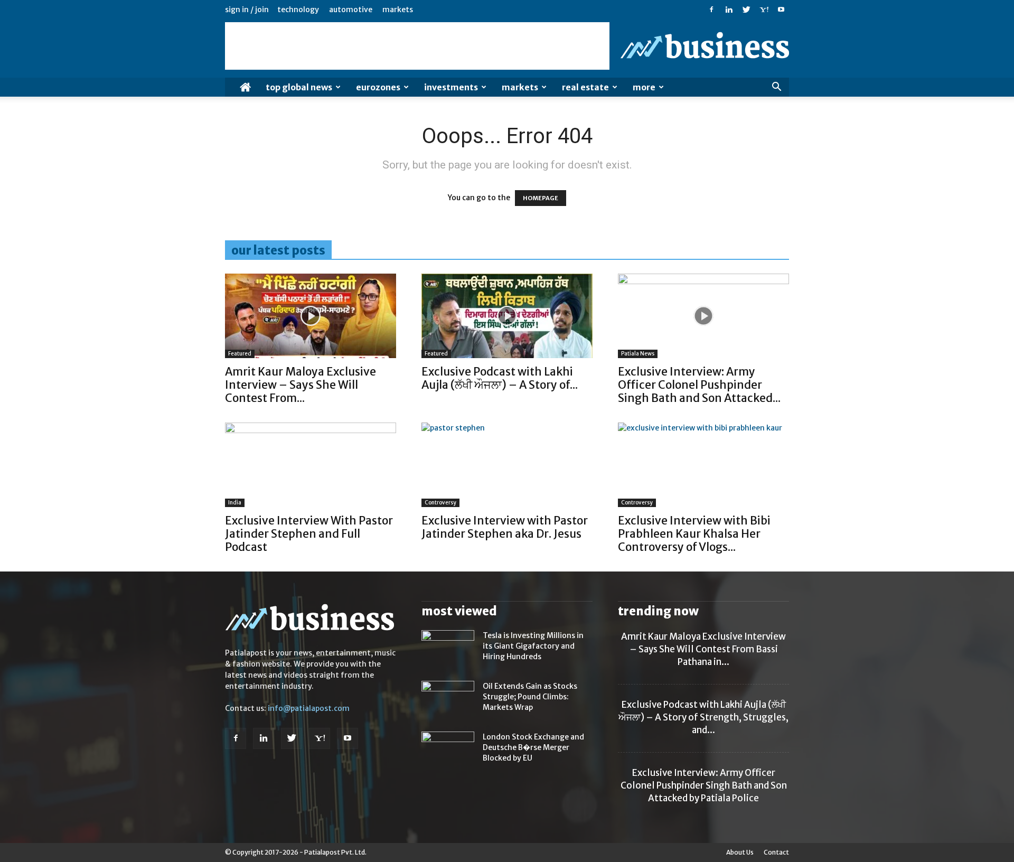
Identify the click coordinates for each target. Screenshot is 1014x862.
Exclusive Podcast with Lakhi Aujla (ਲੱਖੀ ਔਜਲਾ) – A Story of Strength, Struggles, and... (703, 717)
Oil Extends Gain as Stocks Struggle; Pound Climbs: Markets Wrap (530, 696)
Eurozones (378, 87)
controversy (440, 502)
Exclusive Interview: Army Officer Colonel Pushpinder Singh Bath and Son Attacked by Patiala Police (704, 785)
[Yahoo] (764, 9)
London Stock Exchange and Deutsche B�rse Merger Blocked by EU (533, 747)
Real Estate (585, 87)
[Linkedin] (729, 9)
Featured (239, 353)
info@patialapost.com (309, 708)
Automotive (350, 9)
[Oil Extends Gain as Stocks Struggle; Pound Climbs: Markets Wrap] (447, 699)
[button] (776, 88)
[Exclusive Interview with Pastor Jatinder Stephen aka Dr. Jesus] (507, 465)
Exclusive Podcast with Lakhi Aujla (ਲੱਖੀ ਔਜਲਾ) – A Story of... (499, 378)
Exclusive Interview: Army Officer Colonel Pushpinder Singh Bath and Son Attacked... (699, 384)
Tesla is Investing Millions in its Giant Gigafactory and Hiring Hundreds (533, 646)
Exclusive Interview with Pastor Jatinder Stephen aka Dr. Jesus (504, 527)
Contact (776, 852)
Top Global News (299, 87)
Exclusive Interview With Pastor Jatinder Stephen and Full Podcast (309, 533)
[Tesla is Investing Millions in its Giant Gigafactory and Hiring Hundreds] (447, 648)
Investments (451, 87)
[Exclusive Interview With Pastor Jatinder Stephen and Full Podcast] (310, 465)
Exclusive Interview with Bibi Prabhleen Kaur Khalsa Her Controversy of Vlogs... (694, 533)
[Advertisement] (417, 46)
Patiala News (637, 353)
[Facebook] (711, 9)
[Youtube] (781, 9)
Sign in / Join (247, 9)
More (644, 87)
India (234, 502)
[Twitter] (746, 9)
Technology (298, 9)
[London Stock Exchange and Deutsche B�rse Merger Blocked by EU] (447, 750)
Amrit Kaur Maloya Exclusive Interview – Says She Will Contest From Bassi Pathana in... (703, 649)
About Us (740, 852)
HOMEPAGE (540, 198)
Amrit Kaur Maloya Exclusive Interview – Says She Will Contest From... (300, 384)
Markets (397, 9)
